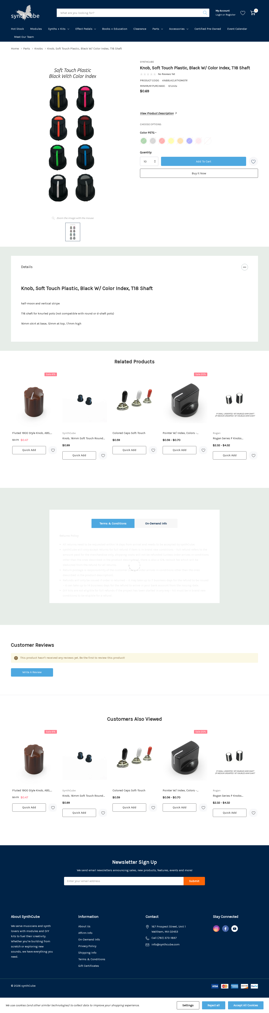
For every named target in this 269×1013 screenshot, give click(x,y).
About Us (84, 926)
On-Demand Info (156, 523)
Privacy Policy (87, 946)
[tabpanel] (35, 413)
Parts (155, 29)
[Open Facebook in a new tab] (225, 929)
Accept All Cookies (245, 1005)
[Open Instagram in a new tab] (216, 929)
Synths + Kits (57, 29)
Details (27, 267)
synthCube (147, 61)
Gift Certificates (88, 966)
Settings (188, 1005)
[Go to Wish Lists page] (242, 13)
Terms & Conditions (113, 523)
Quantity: (146, 152)
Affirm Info (85, 933)
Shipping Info (87, 952)
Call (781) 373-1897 (164, 938)
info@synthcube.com (166, 944)
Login (219, 14)
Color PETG (148, 133)
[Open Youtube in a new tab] (234, 929)
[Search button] (205, 13)
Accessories (177, 29)
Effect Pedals (83, 29)
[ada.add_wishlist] (53, 450)
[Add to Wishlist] (253, 161)
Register (231, 14)
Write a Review (32, 672)
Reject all (214, 1005)
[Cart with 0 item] (252, 13)
